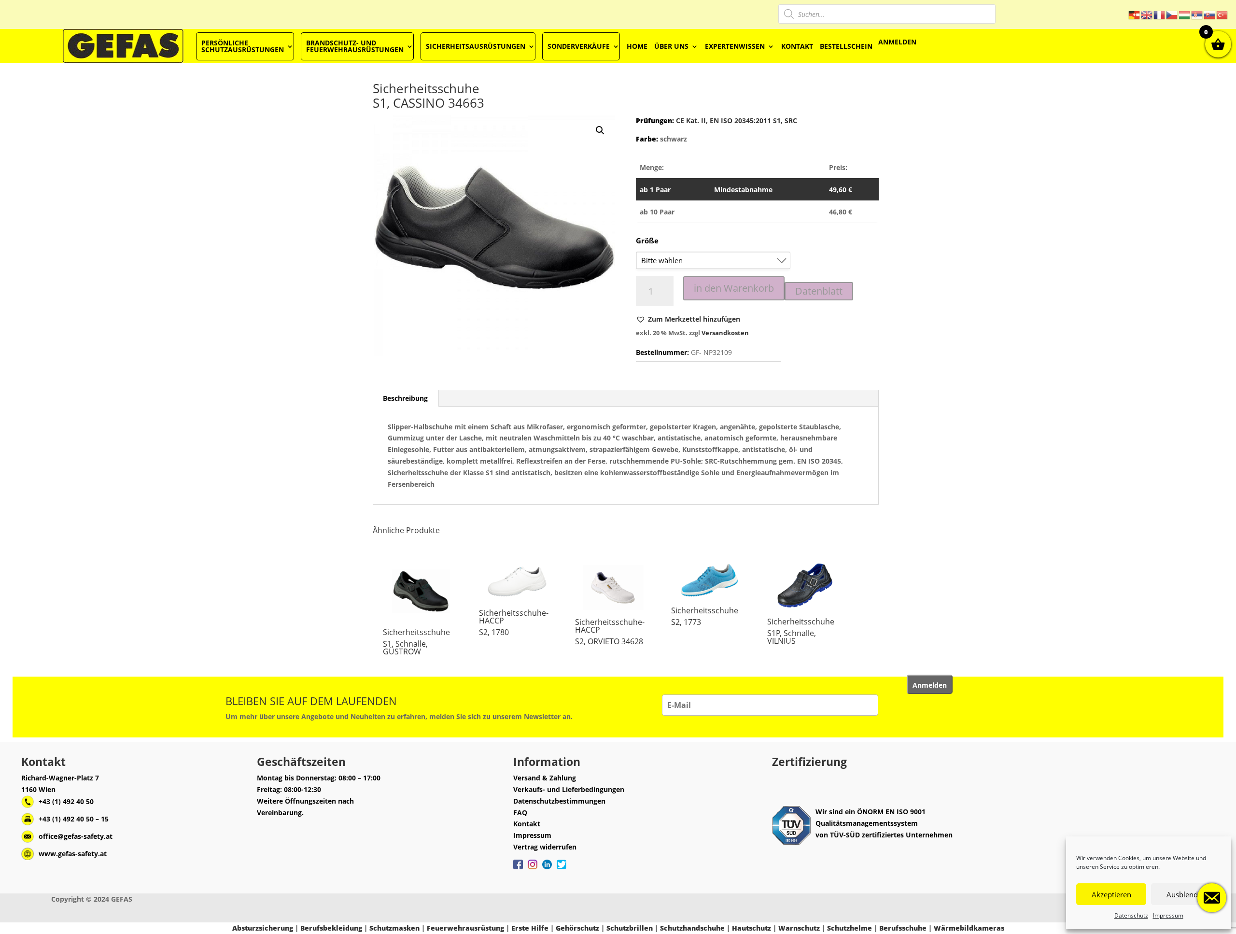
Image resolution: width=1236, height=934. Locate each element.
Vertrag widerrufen (544, 846)
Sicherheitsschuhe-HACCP (513, 617)
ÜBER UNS (671, 46)
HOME (637, 46)
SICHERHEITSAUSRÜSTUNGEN (475, 46)
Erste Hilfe (529, 928)
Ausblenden (1186, 894)
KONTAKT (797, 46)
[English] (1147, 14)
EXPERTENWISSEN (735, 46)
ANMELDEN (897, 41)
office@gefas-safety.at (75, 836)
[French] (1159, 14)
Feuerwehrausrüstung (465, 928)
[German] (1134, 14)
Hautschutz (751, 928)
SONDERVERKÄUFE (579, 46)
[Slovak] (1210, 14)
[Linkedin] (547, 869)
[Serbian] (1197, 14)
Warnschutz (799, 928)
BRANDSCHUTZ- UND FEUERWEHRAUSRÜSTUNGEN (355, 46)
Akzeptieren (1111, 894)
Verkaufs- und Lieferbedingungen (568, 789)
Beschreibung (405, 398)
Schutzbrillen (629, 928)
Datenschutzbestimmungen (559, 801)
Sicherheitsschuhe (416, 632)
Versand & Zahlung (544, 777)
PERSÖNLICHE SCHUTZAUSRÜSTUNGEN (242, 46)
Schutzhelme (849, 928)
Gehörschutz (577, 928)
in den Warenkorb (734, 288)
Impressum (1168, 915)
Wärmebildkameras (969, 928)
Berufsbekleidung (331, 928)
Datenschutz (1131, 915)
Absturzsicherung (262, 928)
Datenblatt (819, 290)
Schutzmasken (394, 928)
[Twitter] (561, 869)
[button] (688, 319)
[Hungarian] (1185, 14)
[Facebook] (518, 869)
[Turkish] (1222, 14)
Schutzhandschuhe (692, 928)
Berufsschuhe (903, 928)
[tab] (405, 398)
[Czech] (1172, 14)
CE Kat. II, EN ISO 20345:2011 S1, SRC (735, 120)
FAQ (520, 812)
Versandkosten (725, 333)
